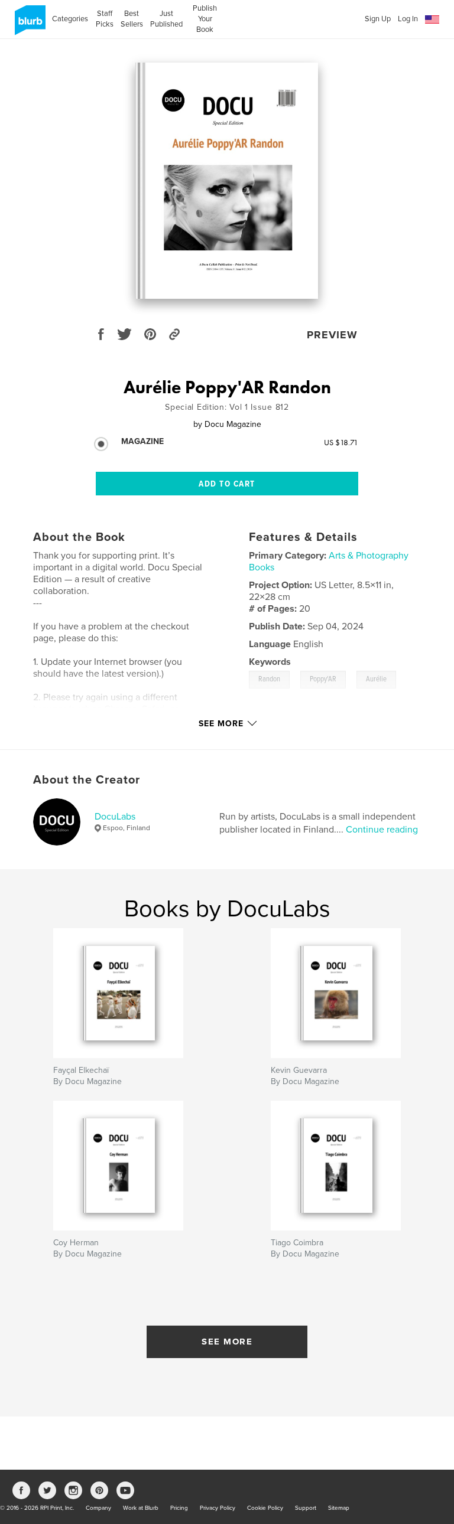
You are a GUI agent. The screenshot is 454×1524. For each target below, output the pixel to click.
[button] (432, 19)
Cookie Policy (265, 1508)
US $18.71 (341, 442)
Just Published (166, 19)
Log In (408, 19)
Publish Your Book (205, 19)
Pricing (179, 1508)
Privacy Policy (217, 1508)
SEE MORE (227, 1341)
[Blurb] (28, 24)
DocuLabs (115, 817)
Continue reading (382, 830)
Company (98, 1508)
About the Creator (86, 780)
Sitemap (338, 1508)
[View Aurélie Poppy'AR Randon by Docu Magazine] (226, 181)
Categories (70, 19)
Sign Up (378, 19)
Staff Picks (104, 19)
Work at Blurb (140, 1508)
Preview (332, 334)
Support (305, 1508)
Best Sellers (132, 19)
